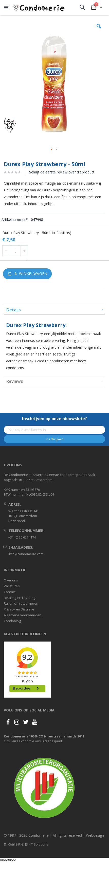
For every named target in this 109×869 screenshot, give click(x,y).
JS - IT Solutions (36, 844)
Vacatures (12, 586)
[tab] (54, 310)
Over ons (11, 580)
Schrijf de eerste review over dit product (62, 172)
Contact (9, 592)
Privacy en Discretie (19, 609)
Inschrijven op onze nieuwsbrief (54, 418)
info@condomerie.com (25, 554)
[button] (99, 30)
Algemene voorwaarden (22, 615)
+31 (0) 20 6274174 (22, 537)
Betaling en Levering (19, 597)
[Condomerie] (38, 8)
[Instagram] (17, 722)
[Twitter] (26, 722)
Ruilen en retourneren (21, 603)
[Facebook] (8, 722)
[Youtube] (35, 722)
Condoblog (12, 621)
